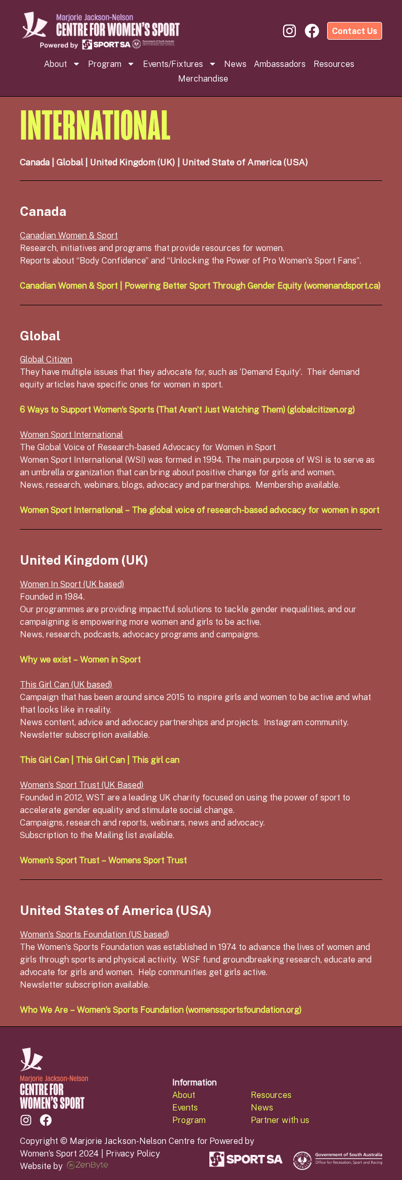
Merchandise (203, 78)
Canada (35, 161)
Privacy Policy (133, 1153)
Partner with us (280, 1120)
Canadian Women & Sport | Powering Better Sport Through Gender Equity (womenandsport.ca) (200, 285)
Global (70, 161)
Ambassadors (280, 64)
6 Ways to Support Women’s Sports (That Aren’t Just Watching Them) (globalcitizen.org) (187, 409)
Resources (334, 64)
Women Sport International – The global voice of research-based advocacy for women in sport (199, 510)
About (55, 64)
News (235, 64)
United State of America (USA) (245, 161)
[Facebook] (46, 1120)
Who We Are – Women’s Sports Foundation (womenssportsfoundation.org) (161, 1009)
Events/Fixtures (173, 64)
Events (185, 1107)
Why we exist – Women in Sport (80, 659)
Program (104, 64)
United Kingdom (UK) (132, 161)
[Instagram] (26, 1120)
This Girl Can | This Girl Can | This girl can (100, 759)
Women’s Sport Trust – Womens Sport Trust (103, 860)
